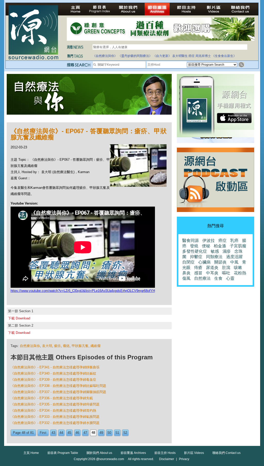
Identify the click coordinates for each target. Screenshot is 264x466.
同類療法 (214, 257)
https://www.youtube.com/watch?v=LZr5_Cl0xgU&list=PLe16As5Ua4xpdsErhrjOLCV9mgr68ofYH (83, 291)
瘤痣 (66, 346)
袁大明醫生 (180, 56)
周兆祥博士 (203, 56)
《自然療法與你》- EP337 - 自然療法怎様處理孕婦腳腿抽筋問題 (58, 392)
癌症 (191, 56)
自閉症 (188, 262)
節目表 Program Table (62, 453)
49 (101, 433)
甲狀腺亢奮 (80, 346)
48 (93, 433)
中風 (234, 262)
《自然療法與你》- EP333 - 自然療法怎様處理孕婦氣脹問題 (55, 417)
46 (77, 433)
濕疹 (226, 251)
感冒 (198, 273)
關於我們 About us (99, 453)
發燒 (194, 246)
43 (53, 433)
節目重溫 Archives (133, 453)
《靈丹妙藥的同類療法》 (135, 56)
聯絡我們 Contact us (226, 453)
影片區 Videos (194, 453)
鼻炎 (186, 273)
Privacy (184, 459)
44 (61, 433)
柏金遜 (220, 246)
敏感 (215, 251)
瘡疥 (57, 346)
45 (69, 433)
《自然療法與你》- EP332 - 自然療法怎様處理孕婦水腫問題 (55, 423)
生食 (218, 278)
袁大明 (47, 346)
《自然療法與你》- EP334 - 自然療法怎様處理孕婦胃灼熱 (53, 410)
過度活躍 (234, 257)
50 (109, 433)
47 (85, 433)
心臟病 (204, 262)
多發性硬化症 (194, 251)
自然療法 (202, 278)
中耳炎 (212, 273)
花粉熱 (240, 273)
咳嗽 (238, 267)
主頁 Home (31, 453)
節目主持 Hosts (165, 453)
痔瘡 (198, 267)
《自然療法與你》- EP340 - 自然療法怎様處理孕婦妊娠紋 (53, 373)
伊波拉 (208, 240)
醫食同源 (190, 240)
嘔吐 (226, 273)
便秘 (206, 246)
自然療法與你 (30, 346)
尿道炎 (212, 267)
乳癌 (234, 240)
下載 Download (19, 318)
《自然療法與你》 (105, 56)
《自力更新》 (162, 56)
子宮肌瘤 (238, 246)
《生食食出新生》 (224, 56)
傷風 (186, 278)
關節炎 (220, 262)
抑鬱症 (196, 257)
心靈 (230, 278)
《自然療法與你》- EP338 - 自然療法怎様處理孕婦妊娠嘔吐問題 (58, 386)
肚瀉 (226, 267)
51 (117, 433)
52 (125, 433)
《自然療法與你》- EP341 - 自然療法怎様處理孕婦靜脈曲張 (55, 367)
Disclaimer (166, 459)
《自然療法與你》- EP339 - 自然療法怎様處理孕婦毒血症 (53, 380)
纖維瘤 (95, 346)
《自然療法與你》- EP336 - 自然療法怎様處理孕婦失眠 (52, 398)
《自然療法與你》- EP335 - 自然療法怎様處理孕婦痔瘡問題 (55, 404)
